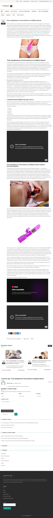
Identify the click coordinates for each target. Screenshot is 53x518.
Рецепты (8, 15)
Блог (14, 15)
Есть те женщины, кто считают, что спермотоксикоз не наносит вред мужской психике (15, 362)
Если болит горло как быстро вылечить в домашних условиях (21, 440)
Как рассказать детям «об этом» (8, 425)
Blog (17, 1)
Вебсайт (38, 393)
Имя (2, 393)
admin (32, 338)
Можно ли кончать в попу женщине (15, 435)
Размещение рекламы (44, 1)
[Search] (15, 414)
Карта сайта (26, 1)
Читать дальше (21, 370)
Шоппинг (34, 11)
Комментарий (4, 399)
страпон (36, 62)
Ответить (50, 381)
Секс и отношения (43, 11)
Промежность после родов (6, 427)
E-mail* (4, 502)
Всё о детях (14, 11)
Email (20, 393)
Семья (2, 15)
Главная (7, 11)
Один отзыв (26, 338)
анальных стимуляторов (37, 32)
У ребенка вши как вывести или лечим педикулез (17, 438)
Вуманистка (28, 515)
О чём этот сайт (34, 1)
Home (21, 1)
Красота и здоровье (24, 11)
